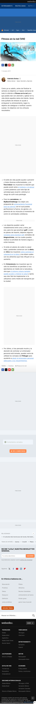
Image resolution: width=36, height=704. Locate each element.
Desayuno (5, 595)
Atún (23, 30)
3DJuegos (21, 632)
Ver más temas (7, 608)
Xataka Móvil (5, 635)
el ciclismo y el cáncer (26, 187)
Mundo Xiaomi (6, 643)
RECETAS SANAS (20, 6)
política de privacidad (26, 560)
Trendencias (5, 668)
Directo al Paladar (7, 656)
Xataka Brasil (5, 686)
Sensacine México (24, 686)
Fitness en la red (22, 366)
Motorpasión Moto (24, 659)
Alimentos (21, 588)
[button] (14, 78)
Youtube (17, 568)
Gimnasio (6, 30)
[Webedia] (31, 1)
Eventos (11, 366)
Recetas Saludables (24, 591)
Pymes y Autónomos (24, 671)
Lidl (13, 30)
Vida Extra (21, 635)
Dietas (4, 591)
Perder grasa (22, 598)
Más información (28, 702)
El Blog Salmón (23, 668)
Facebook (2, 65)
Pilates (32, 542)
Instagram (20, 568)
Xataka (4, 632)
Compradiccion (6, 674)
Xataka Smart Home (7, 640)
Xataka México (6, 683)
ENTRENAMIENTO (7, 6)
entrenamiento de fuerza (26, 595)
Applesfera (5, 638)
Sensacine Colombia (24, 688)
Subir (29, 623)
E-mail (12, 65)
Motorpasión (22, 656)
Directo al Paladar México (9, 691)
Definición (5, 598)
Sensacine (21, 644)
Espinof (21, 647)
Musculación (6, 584)
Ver (18, 451)
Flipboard (9, 65)
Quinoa (17, 542)
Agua (17, 30)
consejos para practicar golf (14, 235)
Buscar (33, 615)
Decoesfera (5, 671)
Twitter (6, 65)
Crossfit (24, 542)
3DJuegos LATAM (24, 683)
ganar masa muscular (25, 602)
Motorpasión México (24, 691)
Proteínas (5, 588)
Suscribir (30, 556)
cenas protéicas (7, 602)
